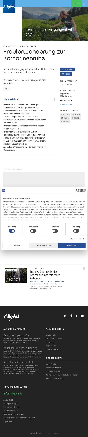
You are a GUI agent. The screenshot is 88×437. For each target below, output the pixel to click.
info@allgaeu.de (12, 393)
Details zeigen (76, 239)
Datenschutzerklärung (11, 407)
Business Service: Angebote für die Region (62, 375)
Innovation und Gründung (55, 378)
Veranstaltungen (26, 46)
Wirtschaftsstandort (53, 368)
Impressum (7, 421)
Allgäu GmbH (8, 400)
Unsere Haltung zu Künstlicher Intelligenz (19, 418)
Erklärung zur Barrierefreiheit (14, 414)
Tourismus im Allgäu (53, 371)
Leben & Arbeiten (52, 349)
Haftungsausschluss (10, 411)
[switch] (33, 231)
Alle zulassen (72, 245)
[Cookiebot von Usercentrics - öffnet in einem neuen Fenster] (76, 190)
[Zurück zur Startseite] (44, 6)
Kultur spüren (51, 346)
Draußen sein (51, 335)
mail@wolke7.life (65, 104)
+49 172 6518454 (66, 100)
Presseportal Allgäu (10, 403)
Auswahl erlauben (44, 245)
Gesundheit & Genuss (54, 339)
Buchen (77, 3)
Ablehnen (16, 245)
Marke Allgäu (51, 364)
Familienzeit (50, 342)
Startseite (9, 46)
